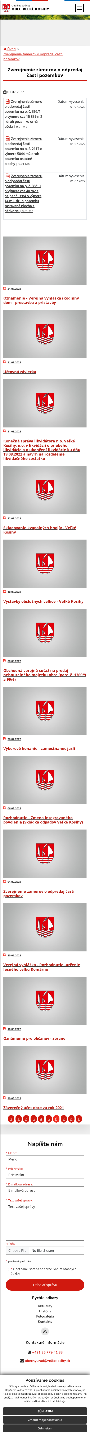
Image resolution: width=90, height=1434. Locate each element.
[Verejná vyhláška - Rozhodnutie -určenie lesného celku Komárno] (45, 927)
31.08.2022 (14, 289)
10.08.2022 (14, 592)
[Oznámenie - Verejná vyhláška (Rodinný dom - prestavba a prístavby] (45, 261)
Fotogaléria (45, 1316)
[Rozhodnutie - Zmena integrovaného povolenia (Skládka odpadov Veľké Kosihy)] (45, 780)
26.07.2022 (14, 739)
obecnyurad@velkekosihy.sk (47, 1360)
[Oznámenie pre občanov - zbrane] (45, 1001)
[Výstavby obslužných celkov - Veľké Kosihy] (45, 564)
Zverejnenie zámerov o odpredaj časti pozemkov (33, 56)
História (45, 1311)
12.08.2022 (14, 518)
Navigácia (12, 8)
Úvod (11, 49)
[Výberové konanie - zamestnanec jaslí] (45, 711)
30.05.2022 (14, 1098)
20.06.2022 (14, 955)
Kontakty (45, 1321)
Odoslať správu (45, 1285)
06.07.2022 (14, 808)
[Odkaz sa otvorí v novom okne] (45, 1331)
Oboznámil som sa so (43, 1271)
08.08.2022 (14, 661)
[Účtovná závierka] (45, 334)
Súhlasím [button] (45, 1411)
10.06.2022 (14, 1029)
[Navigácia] (79, 8)
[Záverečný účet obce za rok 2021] (45, 1070)
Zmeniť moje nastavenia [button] (45, 1420)
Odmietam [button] (45, 1428)
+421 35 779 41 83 (47, 1352)
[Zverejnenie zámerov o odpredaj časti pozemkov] (45, 854)
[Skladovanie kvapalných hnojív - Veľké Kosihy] (45, 490)
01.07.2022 (14, 882)
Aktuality (45, 1306)
